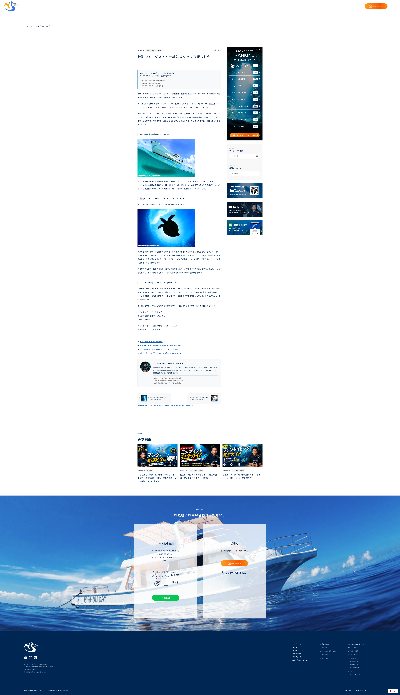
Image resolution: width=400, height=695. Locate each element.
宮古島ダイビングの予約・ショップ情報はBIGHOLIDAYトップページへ (165, 405)
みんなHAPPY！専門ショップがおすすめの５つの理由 (161, 345)
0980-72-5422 (236, 572)
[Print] (215, 50)
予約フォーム (378, 6)
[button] (219, 50)
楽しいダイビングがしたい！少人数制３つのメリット (161, 353)
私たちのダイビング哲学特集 (151, 341)
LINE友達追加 (166, 598)
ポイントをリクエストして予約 (244, 135)
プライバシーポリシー (360, 690)
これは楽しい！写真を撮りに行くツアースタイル (159, 349)
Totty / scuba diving (196, 370)
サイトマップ (347, 690)
